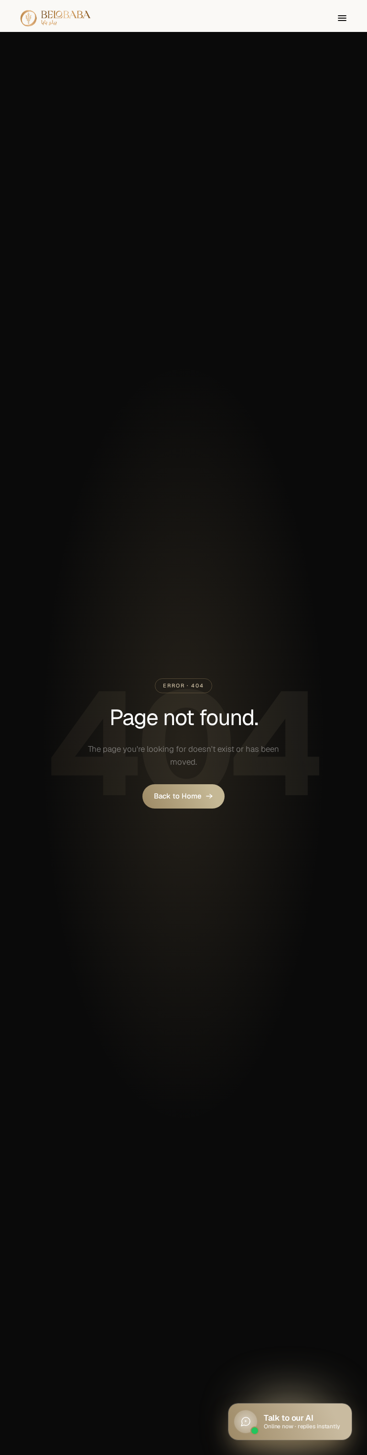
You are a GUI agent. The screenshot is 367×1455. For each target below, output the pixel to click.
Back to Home (178, 795)
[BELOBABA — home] (55, 18)
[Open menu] (342, 18)
